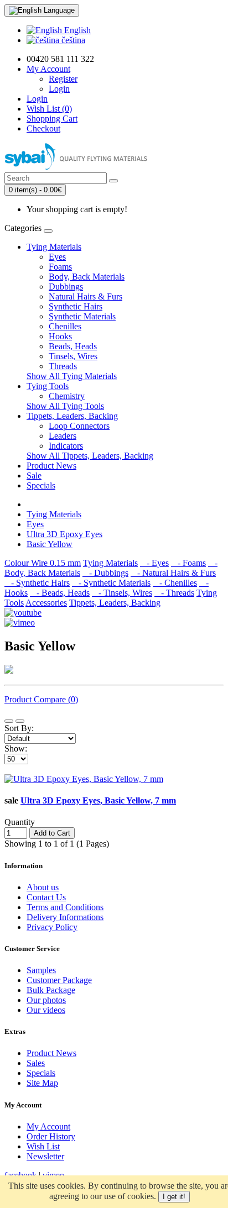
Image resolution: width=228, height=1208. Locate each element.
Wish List (43, 1146)
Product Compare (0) (41, 699)
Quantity (19, 822)
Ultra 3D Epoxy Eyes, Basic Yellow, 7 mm (98, 800)
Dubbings (66, 286)
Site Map (42, 1083)
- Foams (188, 563)
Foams (60, 266)
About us (43, 887)
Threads (63, 366)
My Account (48, 1126)
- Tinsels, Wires (122, 592)
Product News (51, 465)
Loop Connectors (79, 425)
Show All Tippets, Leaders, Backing (90, 455)
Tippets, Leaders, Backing (72, 416)
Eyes (57, 256)
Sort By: (19, 728)
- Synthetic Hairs (37, 582)
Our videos (46, 1010)
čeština (72, 40)
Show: (15, 748)
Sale (34, 475)
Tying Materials (54, 246)
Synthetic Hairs (75, 306)
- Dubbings (105, 572)
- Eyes (154, 563)
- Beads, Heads (60, 592)
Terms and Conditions (65, 907)
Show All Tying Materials (72, 376)
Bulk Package (51, 990)
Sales (36, 1063)
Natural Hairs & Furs (85, 296)
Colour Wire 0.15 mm (42, 563)
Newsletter (45, 1156)
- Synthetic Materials (111, 582)
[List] (8, 721)
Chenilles (65, 326)
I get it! (174, 1197)
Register (63, 78)
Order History (51, 1136)
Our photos (46, 1000)
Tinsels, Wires (73, 356)
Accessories (46, 602)
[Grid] (19, 721)
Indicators (66, 445)
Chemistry (67, 396)
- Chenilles (175, 582)
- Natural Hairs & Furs (173, 572)
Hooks (60, 336)
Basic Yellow (49, 544)
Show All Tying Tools (65, 406)
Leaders (62, 435)
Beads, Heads (73, 346)
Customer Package (59, 980)
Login (59, 88)
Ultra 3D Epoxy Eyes (64, 534)
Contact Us (46, 897)
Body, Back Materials (87, 276)
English (76, 30)
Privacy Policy (52, 927)
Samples (41, 970)
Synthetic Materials (82, 316)
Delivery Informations (65, 917)
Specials (41, 485)
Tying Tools (48, 386)
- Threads (174, 592)
